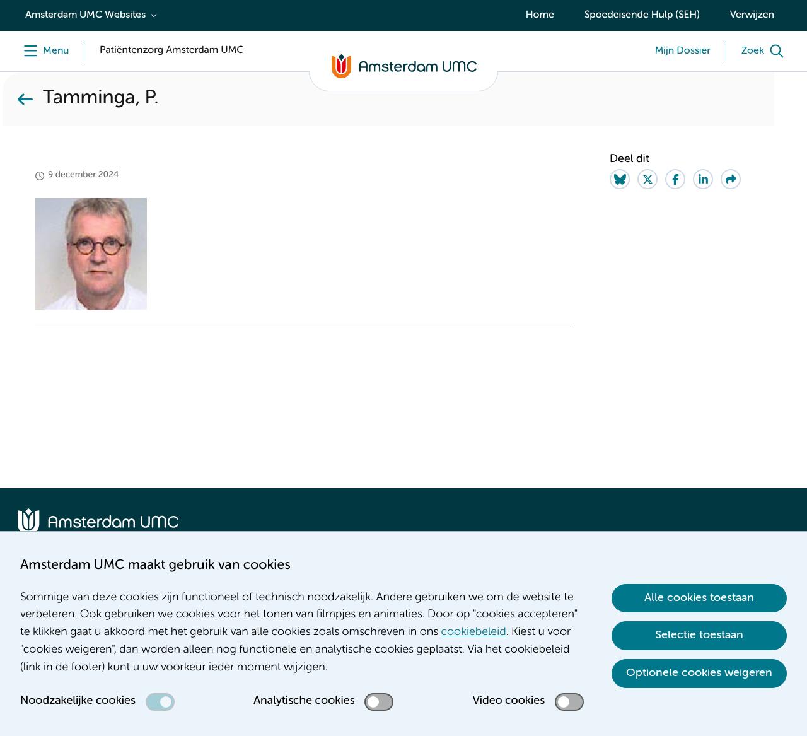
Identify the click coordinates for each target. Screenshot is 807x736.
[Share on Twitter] (647, 179)
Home (540, 15)
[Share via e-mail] (731, 179)
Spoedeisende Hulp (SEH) (642, 15)
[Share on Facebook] (675, 179)
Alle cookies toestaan (699, 598)
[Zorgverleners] (25, 99)
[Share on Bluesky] (620, 179)
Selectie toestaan (699, 635)
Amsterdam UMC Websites (85, 15)
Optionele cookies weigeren (699, 673)
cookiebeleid (473, 632)
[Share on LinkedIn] (703, 179)
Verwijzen (752, 15)
